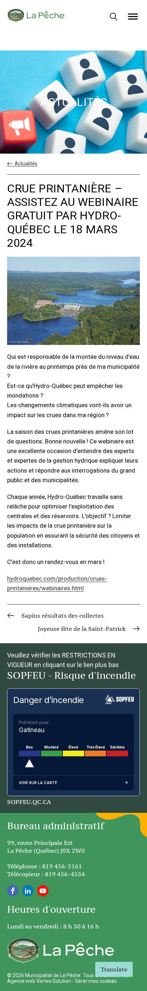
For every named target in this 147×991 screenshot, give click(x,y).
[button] (133, 16)
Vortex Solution (53, 981)
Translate (114, 969)
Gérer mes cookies (96, 981)
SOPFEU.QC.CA (29, 802)
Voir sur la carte (38, 782)
